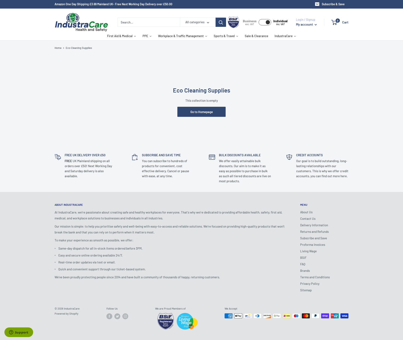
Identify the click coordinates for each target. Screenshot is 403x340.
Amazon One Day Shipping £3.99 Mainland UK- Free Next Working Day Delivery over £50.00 (113, 4)
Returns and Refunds (314, 231)
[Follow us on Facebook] (109, 316)
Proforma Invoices (312, 244)
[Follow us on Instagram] (125, 316)
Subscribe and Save (313, 238)
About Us (306, 212)
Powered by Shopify (66, 313)
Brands (305, 270)
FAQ (302, 264)
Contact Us (307, 218)
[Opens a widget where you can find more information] (18, 332)
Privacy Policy (309, 283)
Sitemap (306, 290)
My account (305, 24)
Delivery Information (314, 225)
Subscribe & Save (333, 4)
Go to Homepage (201, 112)
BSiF (303, 257)
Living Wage (308, 251)
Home (58, 48)
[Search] (221, 22)
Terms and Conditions (315, 277)
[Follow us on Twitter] (117, 316)
